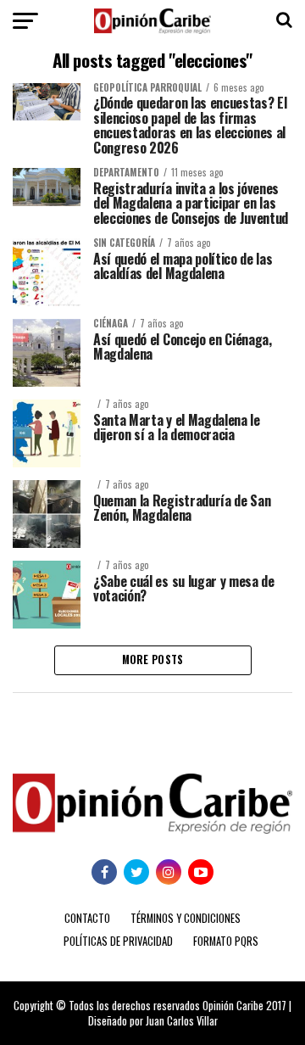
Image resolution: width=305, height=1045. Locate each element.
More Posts (153, 659)
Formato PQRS (225, 941)
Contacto (87, 918)
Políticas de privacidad (118, 941)
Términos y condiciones (185, 918)
